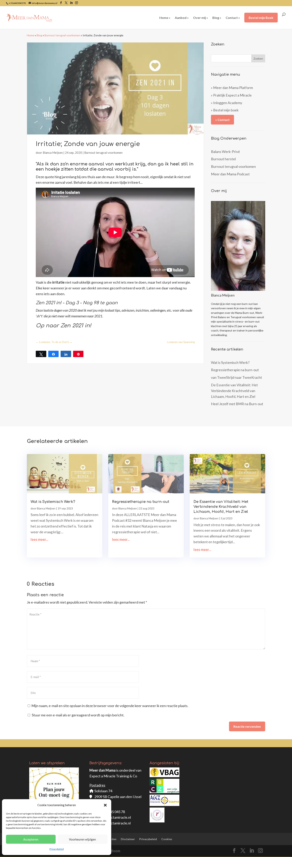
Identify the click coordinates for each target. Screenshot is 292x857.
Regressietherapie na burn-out (235, 370)
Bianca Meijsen (53, 152)
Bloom (115, 851)
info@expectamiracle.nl (112, 817)
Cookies (166, 839)
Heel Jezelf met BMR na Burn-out (237, 404)
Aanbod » (182, 17)
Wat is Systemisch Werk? (230, 362)
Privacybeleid (56, 848)
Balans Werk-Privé (225, 151)
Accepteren (30, 839)
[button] (105, 805)
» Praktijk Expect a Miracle (231, 95)
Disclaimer (128, 839)
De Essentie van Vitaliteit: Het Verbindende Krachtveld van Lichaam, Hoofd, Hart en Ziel (234, 391)
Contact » (233, 17)
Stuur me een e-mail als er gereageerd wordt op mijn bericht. (78, 715)
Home (30, 35)
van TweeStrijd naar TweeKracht (236, 377)
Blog (39, 35)
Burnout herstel (223, 159)
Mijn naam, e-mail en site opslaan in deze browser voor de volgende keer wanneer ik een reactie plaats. (109, 705)
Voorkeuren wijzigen (82, 839)
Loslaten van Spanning (181, 342)
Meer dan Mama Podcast (230, 174)
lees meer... (39, 539)
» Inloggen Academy (226, 102)
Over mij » (200, 17)
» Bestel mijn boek (225, 110)
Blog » (216, 17)
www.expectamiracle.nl (112, 823)
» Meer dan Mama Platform (232, 87)
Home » (164, 17)
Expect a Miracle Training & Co (113, 776)
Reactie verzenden (247, 726)
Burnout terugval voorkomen (62, 35)
